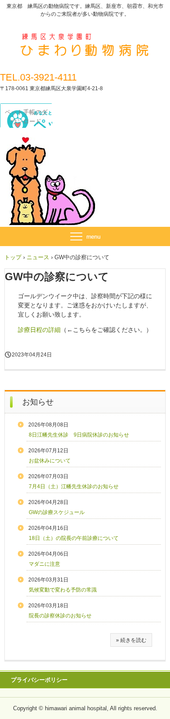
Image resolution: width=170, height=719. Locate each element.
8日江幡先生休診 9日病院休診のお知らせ (79, 435)
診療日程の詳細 (39, 329)
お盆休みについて (50, 461)
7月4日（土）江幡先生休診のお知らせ (74, 486)
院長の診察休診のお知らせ (60, 616)
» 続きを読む (131, 640)
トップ (12, 257)
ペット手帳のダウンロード (26, 117)
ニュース (38, 257)
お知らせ (38, 402)
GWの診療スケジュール (57, 512)
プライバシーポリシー (39, 680)
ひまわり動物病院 (85, 38)
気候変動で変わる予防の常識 (63, 590)
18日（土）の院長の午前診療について (74, 538)
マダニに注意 (44, 564)
